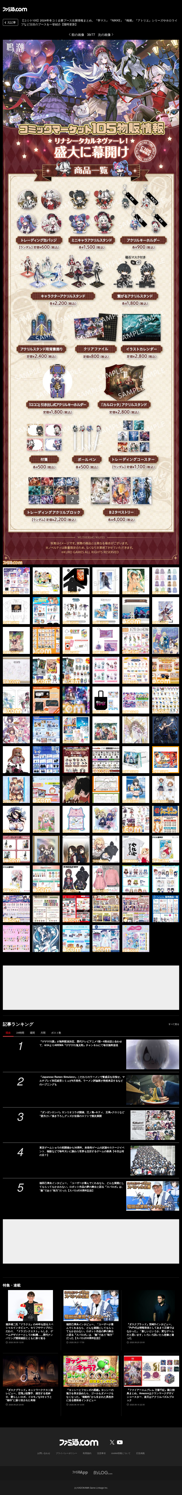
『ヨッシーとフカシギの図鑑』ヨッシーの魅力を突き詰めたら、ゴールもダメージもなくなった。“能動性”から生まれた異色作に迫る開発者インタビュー (90, 1395)
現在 (8, 1032)
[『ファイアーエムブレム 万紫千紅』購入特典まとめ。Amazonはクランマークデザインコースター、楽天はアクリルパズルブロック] (151, 1371)
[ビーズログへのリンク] (103, 1472)
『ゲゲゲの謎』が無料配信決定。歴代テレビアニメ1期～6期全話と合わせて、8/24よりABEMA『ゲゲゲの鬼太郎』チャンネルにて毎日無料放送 (80, 1043)
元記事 (11, 22)
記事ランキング (18, 1024)
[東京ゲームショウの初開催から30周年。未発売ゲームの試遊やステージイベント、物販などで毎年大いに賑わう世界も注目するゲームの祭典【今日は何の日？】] (152, 1160)
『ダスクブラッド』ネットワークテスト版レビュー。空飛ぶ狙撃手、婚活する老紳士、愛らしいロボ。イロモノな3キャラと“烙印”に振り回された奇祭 (29, 1395)
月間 (43, 1032)
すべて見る (173, 1024)
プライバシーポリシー (66, 1453)
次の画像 (104, 34)
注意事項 (101, 1453)
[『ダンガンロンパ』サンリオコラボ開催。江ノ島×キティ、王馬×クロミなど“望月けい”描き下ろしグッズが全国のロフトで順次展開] (152, 1125)
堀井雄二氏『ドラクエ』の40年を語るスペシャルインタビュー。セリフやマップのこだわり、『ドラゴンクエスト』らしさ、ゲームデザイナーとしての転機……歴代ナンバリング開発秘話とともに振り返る (29, 1331)
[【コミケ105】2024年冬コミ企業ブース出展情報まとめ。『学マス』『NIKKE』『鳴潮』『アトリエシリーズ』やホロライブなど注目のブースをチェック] (16, 580)
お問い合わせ (43, 1453)
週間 (32, 1032)
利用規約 (87, 1453)
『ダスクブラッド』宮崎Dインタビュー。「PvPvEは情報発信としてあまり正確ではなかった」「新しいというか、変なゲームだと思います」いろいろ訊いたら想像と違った (150, 1331)
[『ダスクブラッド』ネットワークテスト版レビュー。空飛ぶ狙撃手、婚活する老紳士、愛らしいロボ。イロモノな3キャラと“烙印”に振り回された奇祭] (30, 1371)
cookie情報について (120, 1453)
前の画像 (77, 34)
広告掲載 (140, 1453)
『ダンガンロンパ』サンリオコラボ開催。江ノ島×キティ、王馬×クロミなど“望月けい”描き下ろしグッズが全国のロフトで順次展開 (81, 1114)
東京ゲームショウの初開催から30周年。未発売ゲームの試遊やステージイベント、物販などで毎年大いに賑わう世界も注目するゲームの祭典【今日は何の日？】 (81, 1151)
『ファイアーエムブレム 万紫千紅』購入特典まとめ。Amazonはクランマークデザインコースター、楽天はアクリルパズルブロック (151, 1395)
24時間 (20, 1032)
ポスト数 (56, 1032)
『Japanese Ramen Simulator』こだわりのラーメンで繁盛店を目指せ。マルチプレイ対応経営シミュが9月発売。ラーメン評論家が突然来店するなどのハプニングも (82, 1080)
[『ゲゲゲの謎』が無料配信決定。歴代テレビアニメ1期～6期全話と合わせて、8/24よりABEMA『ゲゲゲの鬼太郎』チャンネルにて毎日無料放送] (152, 1054)
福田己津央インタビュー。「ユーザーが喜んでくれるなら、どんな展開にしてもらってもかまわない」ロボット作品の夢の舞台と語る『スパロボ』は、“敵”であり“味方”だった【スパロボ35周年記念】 (81, 1186)
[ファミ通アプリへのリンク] (80, 1472)
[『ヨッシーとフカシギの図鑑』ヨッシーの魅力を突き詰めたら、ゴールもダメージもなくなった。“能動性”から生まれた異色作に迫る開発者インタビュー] (91, 1371)
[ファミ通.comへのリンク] (15, 9)
